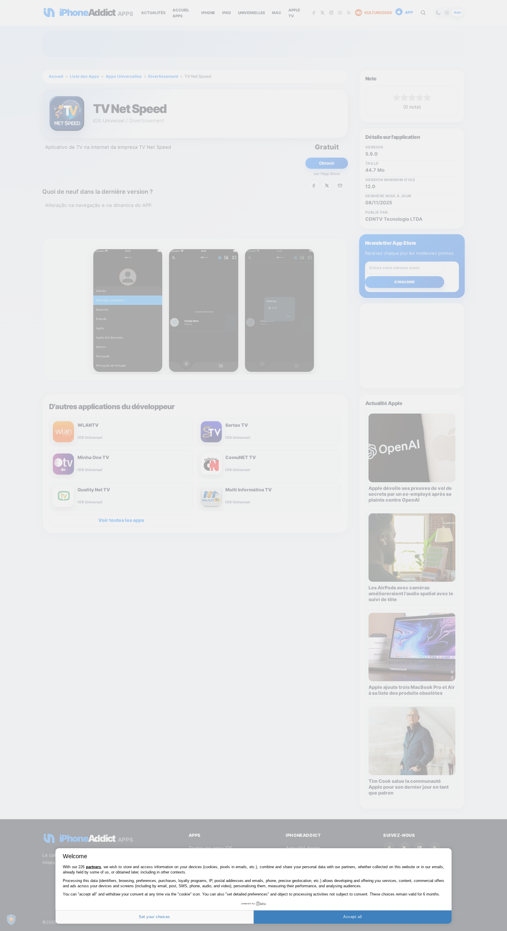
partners (93, 867)
